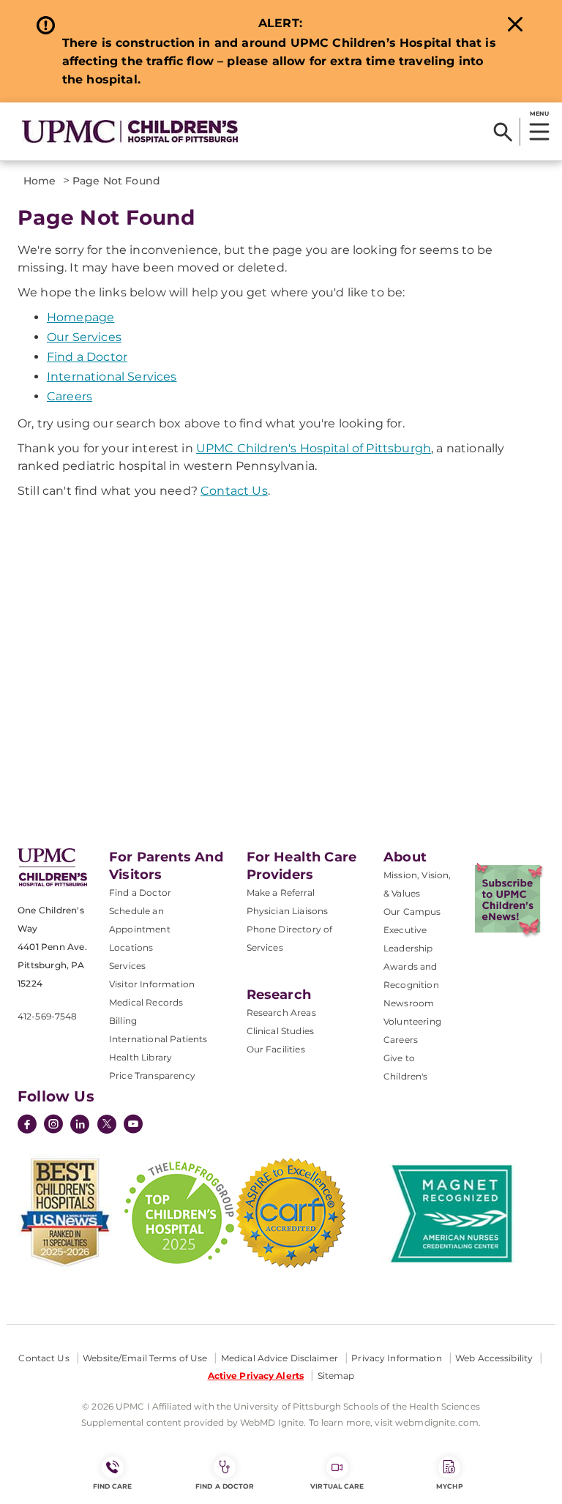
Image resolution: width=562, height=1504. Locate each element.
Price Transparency (152, 1075)
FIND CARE (112, 1486)
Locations (131, 947)
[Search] (503, 132)
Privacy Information (396, 1358)
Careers (69, 396)
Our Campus (412, 911)
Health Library (140, 1057)
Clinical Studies (281, 1030)
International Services (112, 377)
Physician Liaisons (288, 910)
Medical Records (146, 1002)
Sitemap (336, 1375)
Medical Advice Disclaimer (279, 1358)
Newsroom (408, 1003)
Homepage (80, 317)
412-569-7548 (47, 1016)
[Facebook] (27, 1125)
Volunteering (412, 1021)
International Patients (158, 1038)
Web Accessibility (494, 1358)
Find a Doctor (87, 357)
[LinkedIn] (79, 1125)
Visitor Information (152, 984)
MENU (539, 113)
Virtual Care (337, 1486)
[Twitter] (106, 1124)
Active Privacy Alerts (256, 1375)
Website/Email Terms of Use (145, 1358)
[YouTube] (133, 1125)
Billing (123, 1020)
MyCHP (449, 1486)
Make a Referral (281, 892)
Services (127, 965)
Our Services (84, 337)
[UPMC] (130, 131)
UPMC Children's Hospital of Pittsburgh (313, 448)
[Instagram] (53, 1125)
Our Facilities (276, 1049)
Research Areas (281, 1012)
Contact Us (234, 491)
